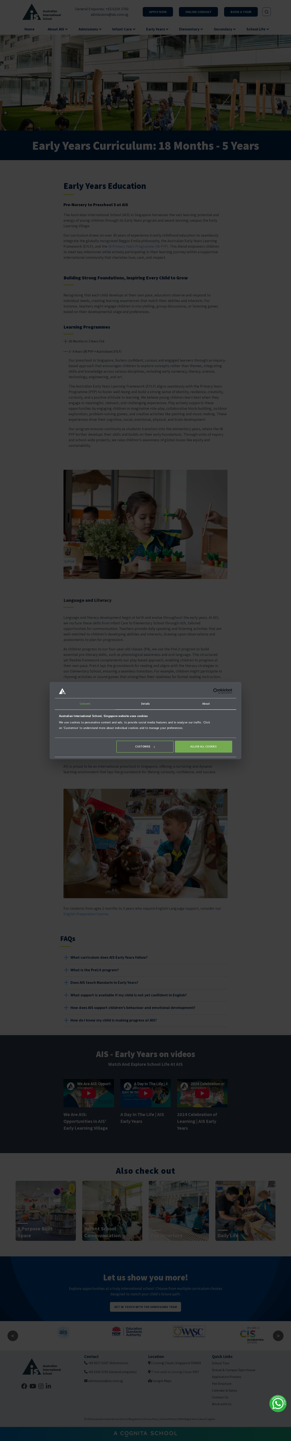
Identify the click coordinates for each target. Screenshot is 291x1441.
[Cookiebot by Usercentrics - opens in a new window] (213, 691)
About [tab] (206, 703)
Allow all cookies (203, 747)
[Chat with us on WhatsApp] (278, 1403)
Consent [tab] (85, 703)
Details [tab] (145, 703)
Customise (142, 747)
